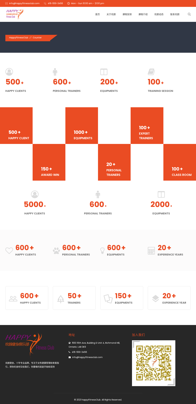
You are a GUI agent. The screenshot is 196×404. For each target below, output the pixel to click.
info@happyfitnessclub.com (24, 3)
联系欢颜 (174, 14)
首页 (97, 14)
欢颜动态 (159, 14)
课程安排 (127, 14)
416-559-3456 (55, 3)
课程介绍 (143, 14)
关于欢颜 (111, 14)
